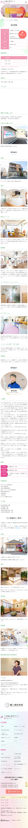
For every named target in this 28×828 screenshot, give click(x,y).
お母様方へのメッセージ (6, 737)
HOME (2, 20)
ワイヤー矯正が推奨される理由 (17, 757)
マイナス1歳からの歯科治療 (6, 768)
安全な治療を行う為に (18, 733)
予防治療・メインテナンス (6, 772)
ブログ (15, 741)
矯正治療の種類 (17, 761)
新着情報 (3, 741)
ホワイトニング (17, 768)
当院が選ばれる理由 (5, 730)
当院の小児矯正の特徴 (5, 757)
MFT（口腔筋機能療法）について (20, 765)
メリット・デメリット (5, 764)
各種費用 (16, 737)
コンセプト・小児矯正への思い (4, 734)
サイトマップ (3, 745)
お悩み (2, 753)
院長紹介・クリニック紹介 (19, 726)
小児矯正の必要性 (17, 753)
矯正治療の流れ (4, 761)
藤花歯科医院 (18, 527)
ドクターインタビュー (18, 730)
